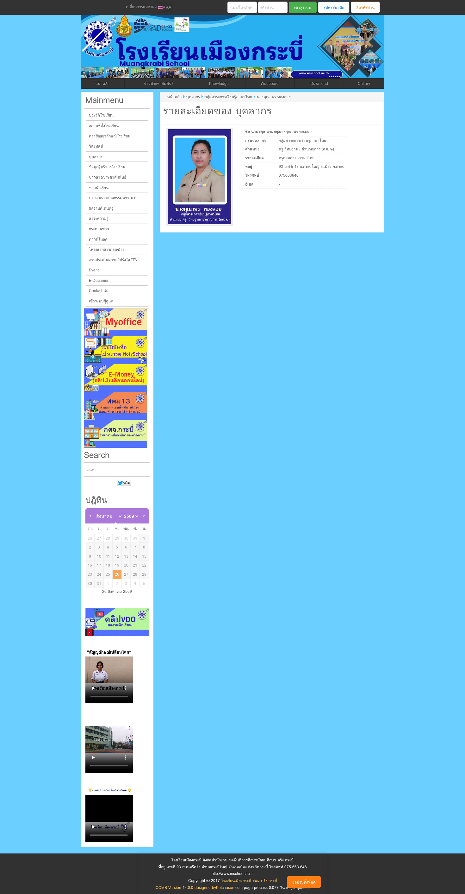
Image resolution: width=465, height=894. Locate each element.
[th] (160, 7)
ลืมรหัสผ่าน (365, 7)
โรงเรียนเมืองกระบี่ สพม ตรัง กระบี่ (209, 54)
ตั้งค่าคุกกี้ (276, 882)
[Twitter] (100, 7)
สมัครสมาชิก (333, 7)
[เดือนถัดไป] (144, 515)
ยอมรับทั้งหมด (304, 882)
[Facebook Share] (89, 7)
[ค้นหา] (145, 469)
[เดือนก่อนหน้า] (90, 515)
